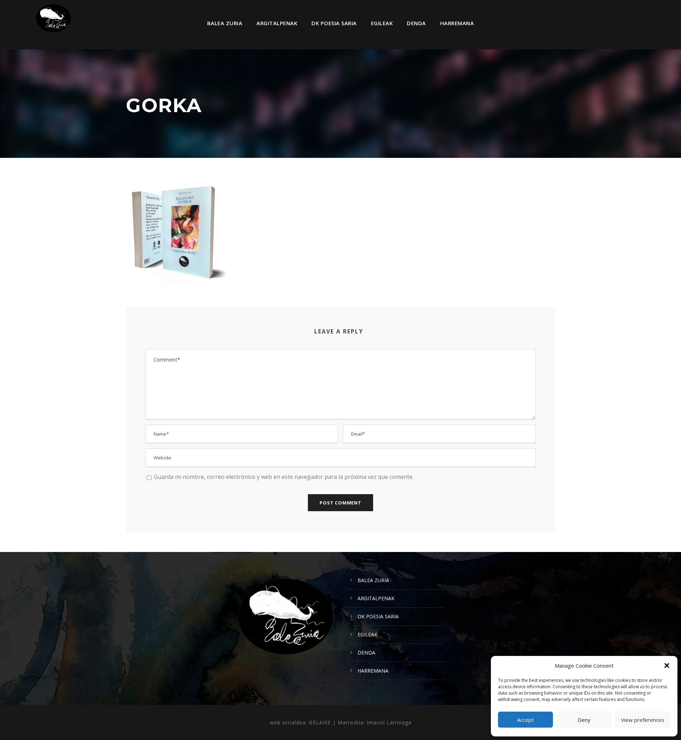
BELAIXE (320, 722)
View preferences (642, 719)
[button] (666, 665)
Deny (584, 719)
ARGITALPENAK (276, 23)
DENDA (416, 23)
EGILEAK (382, 23)
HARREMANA (457, 23)
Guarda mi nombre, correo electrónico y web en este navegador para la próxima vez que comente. (284, 477)
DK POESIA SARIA (334, 23)
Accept (525, 719)
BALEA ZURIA (225, 23)
